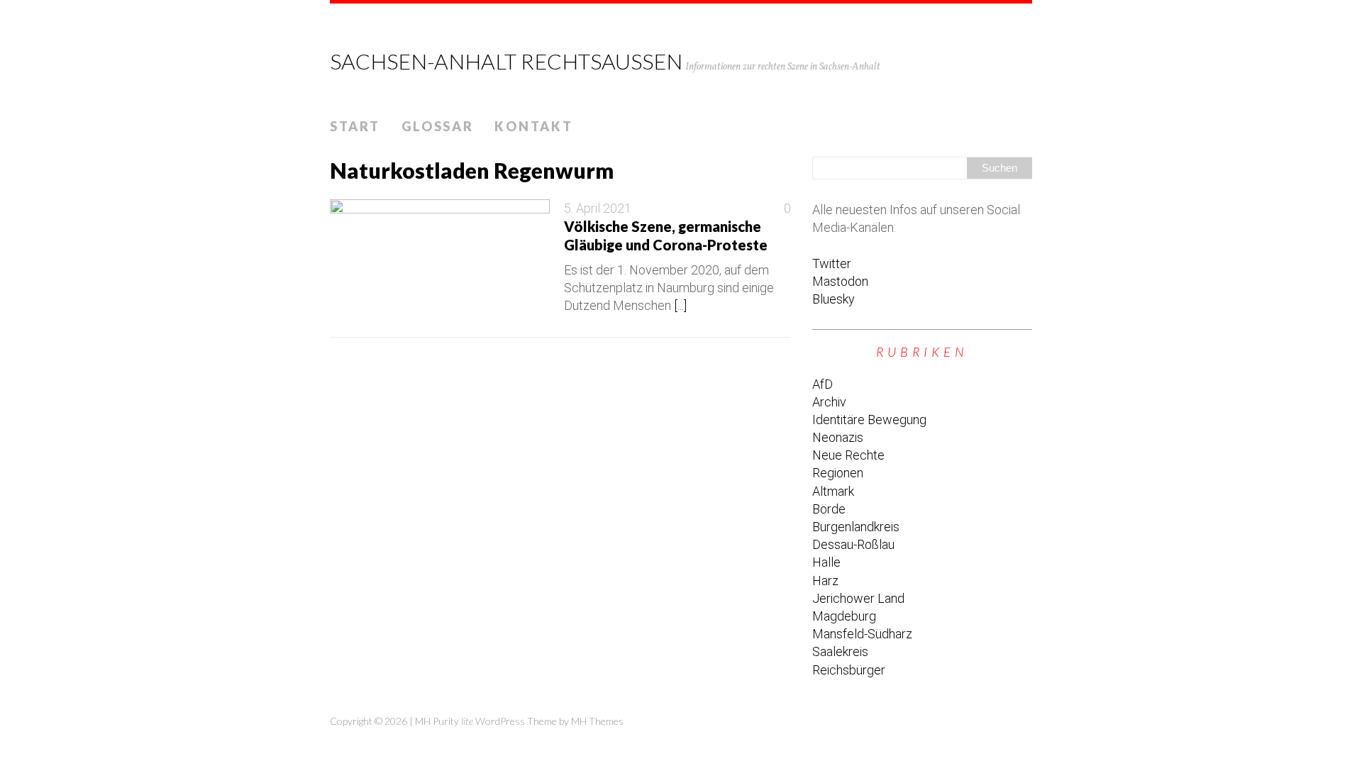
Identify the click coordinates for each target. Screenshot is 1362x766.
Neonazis (837, 437)
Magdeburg (844, 616)
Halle (826, 562)
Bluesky (833, 299)
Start (355, 126)
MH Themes (597, 721)
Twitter (831, 263)
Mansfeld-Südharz (862, 633)
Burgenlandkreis (855, 526)
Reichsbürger (848, 669)
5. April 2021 (597, 208)
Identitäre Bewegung (869, 419)
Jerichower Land (858, 598)
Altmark (833, 491)
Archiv (829, 401)
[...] (680, 305)
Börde (829, 508)
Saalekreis (840, 651)
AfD (822, 384)
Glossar (438, 126)
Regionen (837, 472)
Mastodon (840, 281)
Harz (825, 580)
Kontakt (533, 126)
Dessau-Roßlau (853, 544)
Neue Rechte (848, 455)
